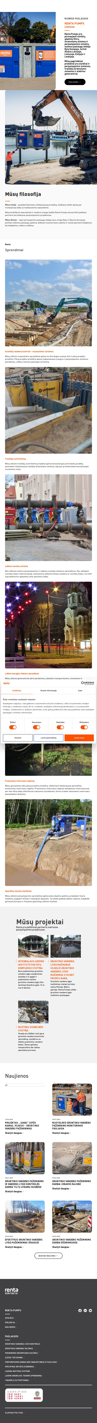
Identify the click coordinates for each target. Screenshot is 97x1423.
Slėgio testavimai (14, 1357)
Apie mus (9, 1318)
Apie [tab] (80, 690)
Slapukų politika (14, 1413)
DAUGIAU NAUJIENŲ (47, 1256)
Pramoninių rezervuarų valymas (21, 1353)
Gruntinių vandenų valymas (19, 1348)
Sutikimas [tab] (16, 690)
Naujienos (10, 1327)
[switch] (36, 727)
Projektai (10, 1322)
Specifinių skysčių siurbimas (19, 1366)
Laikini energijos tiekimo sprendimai (23, 1375)
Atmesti (17, 738)
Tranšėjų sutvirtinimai (17, 1380)
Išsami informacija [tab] (48, 690)
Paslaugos (73, 82)
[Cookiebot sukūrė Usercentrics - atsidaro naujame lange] (83, 683)
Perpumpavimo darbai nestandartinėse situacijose (31, 1362)
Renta (7, 244)
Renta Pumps (13, 1310)
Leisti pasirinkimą (48, 738)
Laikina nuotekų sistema (17, 1371)
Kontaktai (11, 1293)
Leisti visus (79, 738)
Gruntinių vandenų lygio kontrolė (22, 1344)
